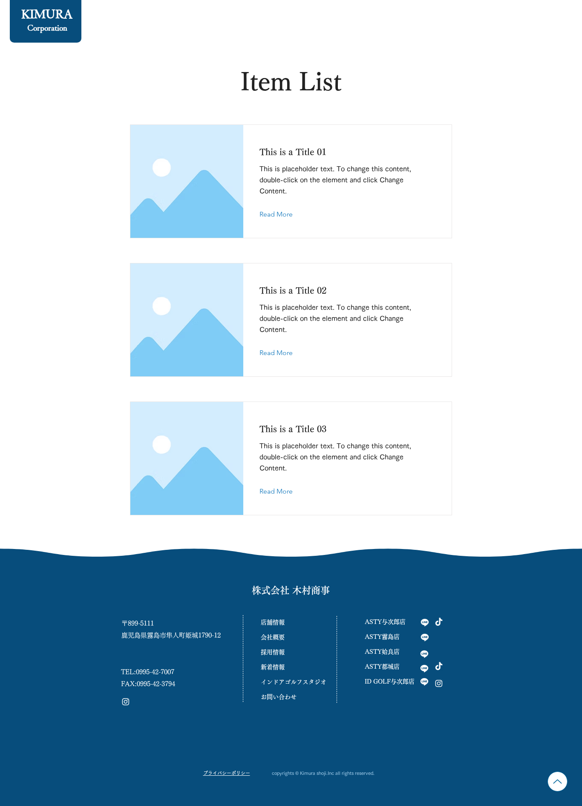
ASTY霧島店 (382, 637)
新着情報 (273, 667)
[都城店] (424, 668)
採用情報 (273, 652)
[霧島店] (424, 637)
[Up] (557, 781)
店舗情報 (273, 622)
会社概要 (273, 637)
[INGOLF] (424, 681)
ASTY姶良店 (382, 652)
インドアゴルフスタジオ (291, 682)
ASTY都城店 (382, 667)
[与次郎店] (424, 622)
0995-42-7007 (155, 672)
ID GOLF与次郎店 (390, 682)
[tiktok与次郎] (439, 622)
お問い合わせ (279, 697)
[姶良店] (424, 654)
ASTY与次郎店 (385, 622)
